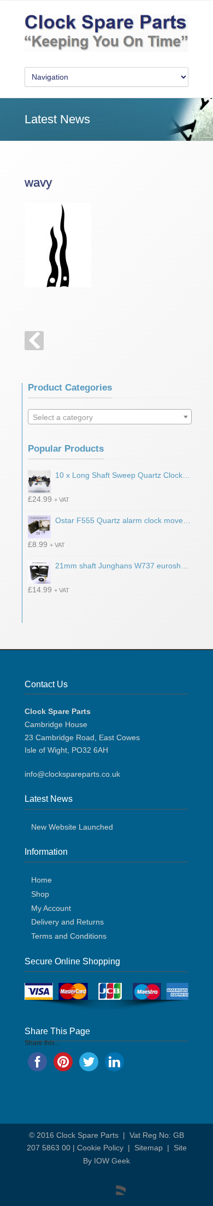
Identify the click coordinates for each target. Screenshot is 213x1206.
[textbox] (109, 417)
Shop (40, 894)
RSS (115, 1184)
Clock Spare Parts (87, 1135)
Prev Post (34, 340)
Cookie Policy (100, 1147)
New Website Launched (72, 827)
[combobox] (110, 416)
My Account (51, 908)
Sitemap (148, 1147)
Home (41, 879)
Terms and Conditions (68, 936)
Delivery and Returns (67, 921)
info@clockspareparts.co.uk (72, 774)
